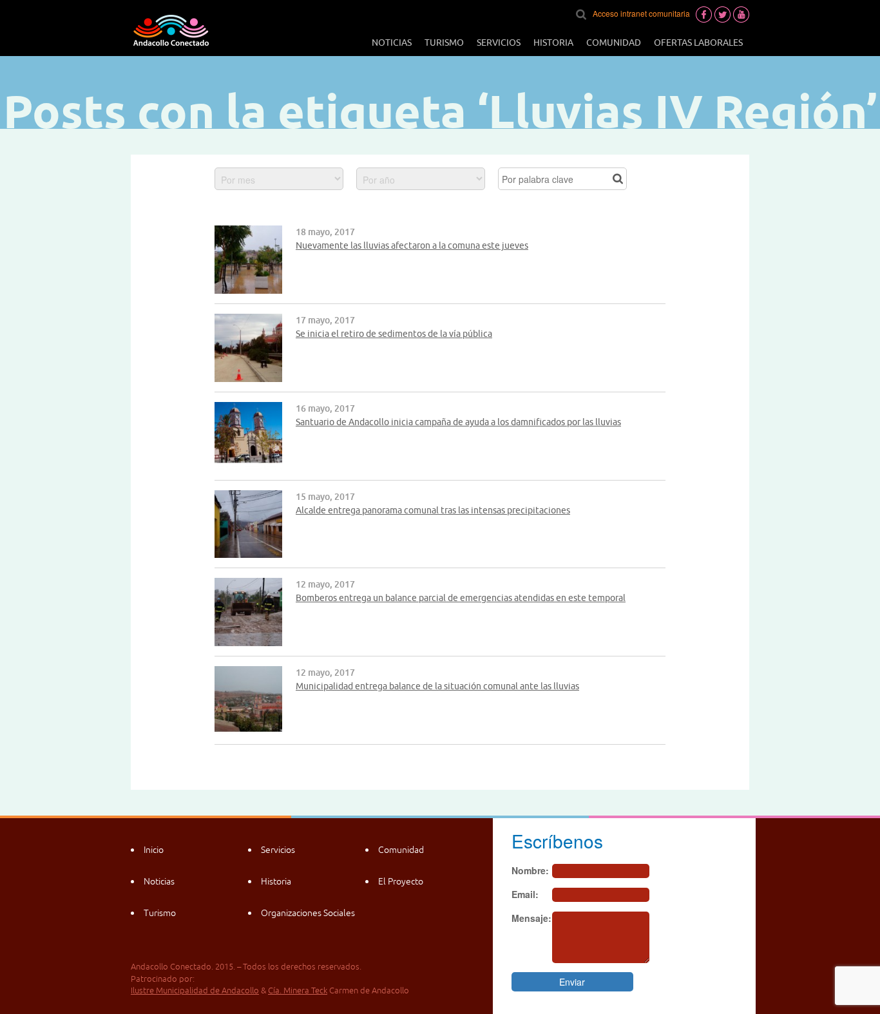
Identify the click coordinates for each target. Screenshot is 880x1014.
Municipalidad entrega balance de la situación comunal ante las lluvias (437, 686)
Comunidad (613, 42)
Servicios (499, 42)
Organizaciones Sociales (308, 913)
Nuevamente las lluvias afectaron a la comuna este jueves (412, 245)
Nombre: (530, 870)
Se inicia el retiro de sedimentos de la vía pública (394, 334)
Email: (525, 894)
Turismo (444, 42)
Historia (553, 42)
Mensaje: (531, 918)
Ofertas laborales (698, 42)
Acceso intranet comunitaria (641, 13)
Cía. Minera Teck (297, 990)
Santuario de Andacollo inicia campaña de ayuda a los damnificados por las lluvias (458, 422)
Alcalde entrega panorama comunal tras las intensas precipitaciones (433, 510)
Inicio (154, 850)
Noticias (392, 42)
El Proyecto (400, 881)
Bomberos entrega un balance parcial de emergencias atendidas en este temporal (461, 598)
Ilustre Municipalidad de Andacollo (195, 990)
